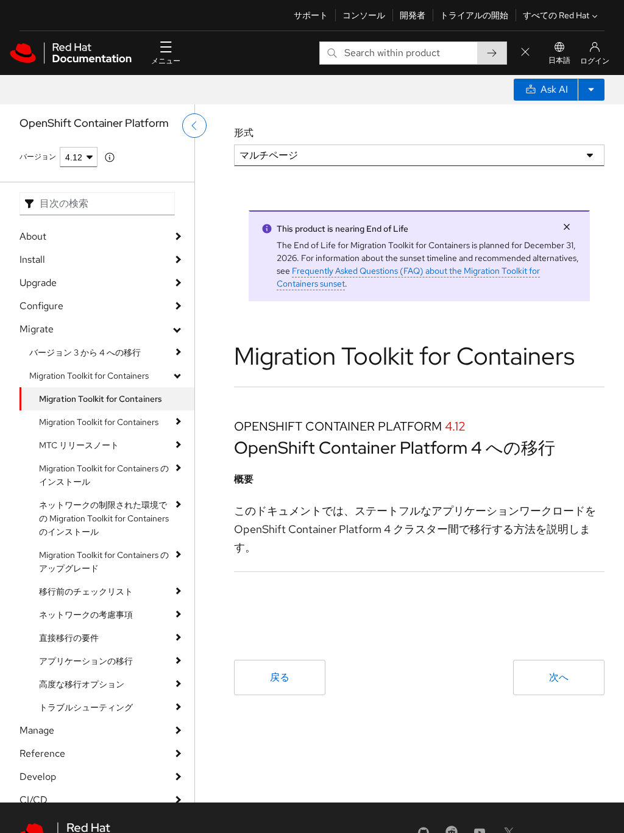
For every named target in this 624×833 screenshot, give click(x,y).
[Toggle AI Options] (591, 90)
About (33, 236)
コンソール (363, 15)
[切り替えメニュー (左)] (194, 125)
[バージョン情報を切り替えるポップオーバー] (109, 157)
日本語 (559, 60)
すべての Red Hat (556, 15)
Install (32, 259)
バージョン (38, 157)
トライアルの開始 (474, 15)
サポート (311, 15)
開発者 (412, 15)
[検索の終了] (525, 52)
